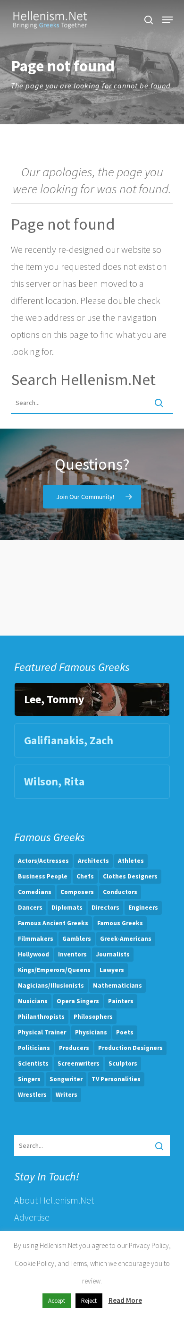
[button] (167, 20)
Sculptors (123, 1063)
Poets (125, 1032)
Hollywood (33, 954)
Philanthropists (41, 1017)
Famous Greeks (120, 923)
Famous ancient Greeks (53, 923)
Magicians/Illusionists (51, 985)
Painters (121, 1001)
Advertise (32, 1217)
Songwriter (66, 1079)
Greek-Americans (125, 939)
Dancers (30, 908)
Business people (42, 876)
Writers (66, 1095)
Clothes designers (130, 876)
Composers (77, 892)
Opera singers (78, 1001)
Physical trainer (42, 1032)
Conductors (120, 892)
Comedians (34, 892)
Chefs (85, 876)
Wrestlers (32, 1095)
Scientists (33, 1063)
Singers (29, 1079)
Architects (93, 861)
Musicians (33, 1001)
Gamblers (76, 939)
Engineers (143, 908)
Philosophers (93, 1017)
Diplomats (67, 908)
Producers (74, 1048)
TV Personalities (116, 1079)
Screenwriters (79, 1063)
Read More (125, 1300)
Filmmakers (35, 939)
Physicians (91, 1032)
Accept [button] (56, 1301)
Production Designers (130, 1048)
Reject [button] (89, 1301)
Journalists (113, 954)
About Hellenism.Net (54, 1200)
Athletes (131, 861)
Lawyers (112, 970)
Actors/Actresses (43, 861)
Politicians (34, 1048)
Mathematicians (117, 985)
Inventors (72, 954)
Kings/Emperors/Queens (54, 970)
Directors (105, 908)
